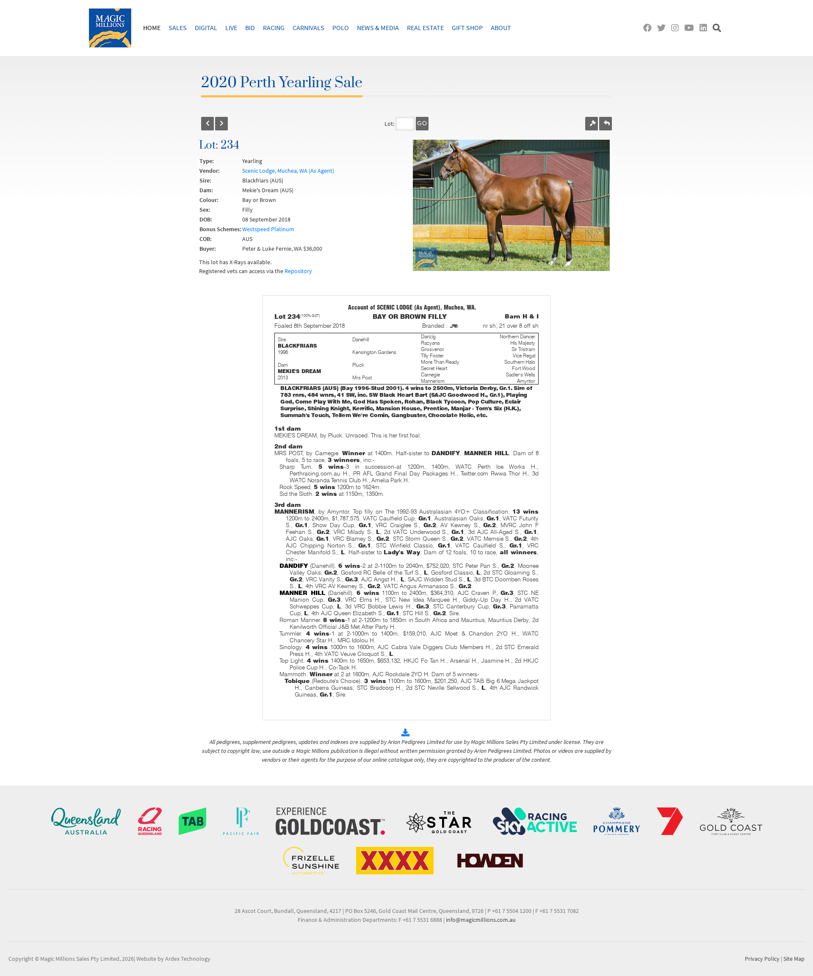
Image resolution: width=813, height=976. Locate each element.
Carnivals (308, 27)
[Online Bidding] (591, 123)
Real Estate (425, 27)
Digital (206, 27)
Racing (274, 27)
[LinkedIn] (705, 28)
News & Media (378, 27)
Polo (340, 27)
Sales (178, 27)
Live (231, 27)
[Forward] (221, 123)
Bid (250, 27)
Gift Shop (467, 27)
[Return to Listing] (605, 123)
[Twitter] (663, 28)
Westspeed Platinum (268, 229)
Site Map (794, 958)
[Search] (718, 28)
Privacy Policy (762, 958)
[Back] (207, 123)
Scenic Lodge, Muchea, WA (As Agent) (288, 170)
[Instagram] (676, 28)
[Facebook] (649, 28)
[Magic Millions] (110, 27)
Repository (298, 271)
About (501, 27)
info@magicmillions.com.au (481, 919)
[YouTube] (691, 28)
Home (151, 27)
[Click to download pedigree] (406, 733)
